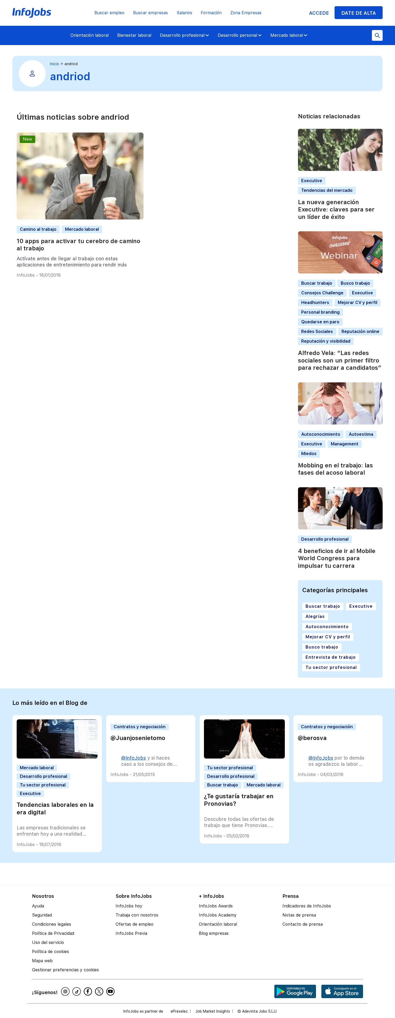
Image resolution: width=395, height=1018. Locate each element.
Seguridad (42, 915)
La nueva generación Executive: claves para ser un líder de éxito (336, 209)
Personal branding (320, 312)
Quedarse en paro (320, 321)
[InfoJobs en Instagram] (66, 991)
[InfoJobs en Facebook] (88, 991)
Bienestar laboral (134, 35)
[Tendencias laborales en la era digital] (57, 757)
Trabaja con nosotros (137, 915)
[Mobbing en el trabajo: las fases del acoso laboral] (340, 423)
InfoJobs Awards (216, 906)
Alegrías (315, 616)
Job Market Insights (212, 1011)
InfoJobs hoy (129, 906)
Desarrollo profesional (182, 35)
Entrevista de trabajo (331, 657)
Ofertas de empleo (134, 924)
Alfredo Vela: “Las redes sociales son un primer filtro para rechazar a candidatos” (339, 360)
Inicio (54, 64)
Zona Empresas (245, 12)
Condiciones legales (51, 924)
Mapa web (42, 960)
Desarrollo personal (237, 35)
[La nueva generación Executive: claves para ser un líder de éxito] (340, 169)
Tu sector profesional (331, 667)
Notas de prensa (299, 915)
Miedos (309, 453)
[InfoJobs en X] (100, 991)
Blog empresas (214, 933)
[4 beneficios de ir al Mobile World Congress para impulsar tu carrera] (340, 527)
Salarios (184, 12)
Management (344, 443)
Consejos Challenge (322, 292)
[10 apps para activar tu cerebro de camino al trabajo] (80, 218)
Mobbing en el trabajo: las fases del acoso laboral (335, 469)
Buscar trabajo (316, 283)
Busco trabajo (355, 283)
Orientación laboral (89, 35)
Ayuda (38, 906)
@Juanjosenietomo (137, 737)
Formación (211, 12)
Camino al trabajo (38, 229)
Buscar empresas (150, 12)
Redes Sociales (317, 331)
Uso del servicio (48, 942)
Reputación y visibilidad (325, 341)
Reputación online (360, 331)
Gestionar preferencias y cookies (65, 969)
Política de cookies (50, 951)
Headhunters (315, 302)
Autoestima (361, 434)
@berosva (312, 737)
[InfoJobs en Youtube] (111, 991)
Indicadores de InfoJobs (306, 906)
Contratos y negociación (140, 726)
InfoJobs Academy (218, 915)
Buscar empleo (109, 12)
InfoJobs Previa (131, 933)
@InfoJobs (133, 758)
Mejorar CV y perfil (357, 302)
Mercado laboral (286, 35)
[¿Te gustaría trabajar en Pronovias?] (244, 757)
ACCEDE (319, 13)
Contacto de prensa (302, 924)
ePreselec (179, 1011)
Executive (311, 180)
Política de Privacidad (53, 933)
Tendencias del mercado (327, 190)
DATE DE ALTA (358, 13)
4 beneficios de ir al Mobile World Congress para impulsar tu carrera (336, 558)
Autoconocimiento (320, 434)
